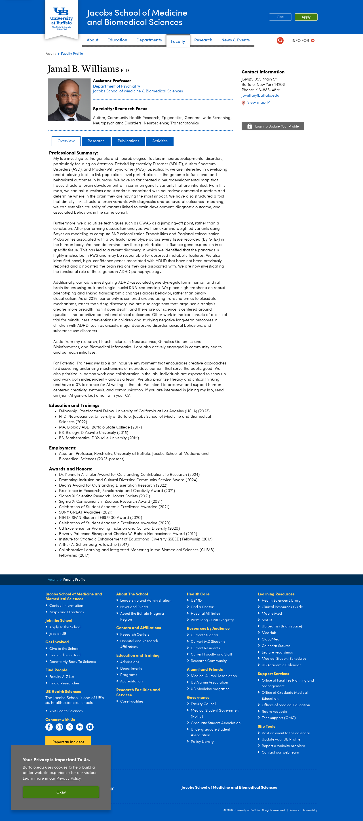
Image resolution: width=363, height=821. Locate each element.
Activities (160, 141)
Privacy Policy (68, 779)
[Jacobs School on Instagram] (59, 727)
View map (256, 103)
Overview (66, 141)
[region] (61, 777)
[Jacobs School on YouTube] (90, 727)
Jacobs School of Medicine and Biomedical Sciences (229, 787)
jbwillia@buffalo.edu (260, 95)
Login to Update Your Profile (277, 126)
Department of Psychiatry (116, 86)
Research (96, 141)
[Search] (280, 40)
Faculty (50, 54)
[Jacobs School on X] (69, 727)
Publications (128, 141)
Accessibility (310, 810)
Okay (61, 792)
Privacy (294, 810)
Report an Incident (68, 741)
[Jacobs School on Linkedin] (79, 727)
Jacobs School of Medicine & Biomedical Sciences (138, 91)
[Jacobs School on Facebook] (49, 727)
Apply (306, 17)
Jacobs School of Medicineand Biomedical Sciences (137, 16)
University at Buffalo (247, 810)
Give (280, 17)
